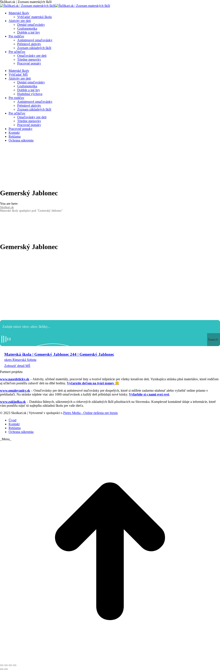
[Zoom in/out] (14, 665)
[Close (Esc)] (1, 665)
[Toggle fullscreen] (10, 665)
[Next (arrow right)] (6, 669)
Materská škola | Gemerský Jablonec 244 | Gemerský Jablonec (59, 354)
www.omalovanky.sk (15, 390)
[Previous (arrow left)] (1, 669)
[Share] (6, 665)
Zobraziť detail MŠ (17, 366)
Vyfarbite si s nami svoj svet (149, 394)
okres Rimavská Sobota (20, 360)
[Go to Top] (110, 660)
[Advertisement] (110, 286)
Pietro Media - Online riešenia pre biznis (90, 413)
